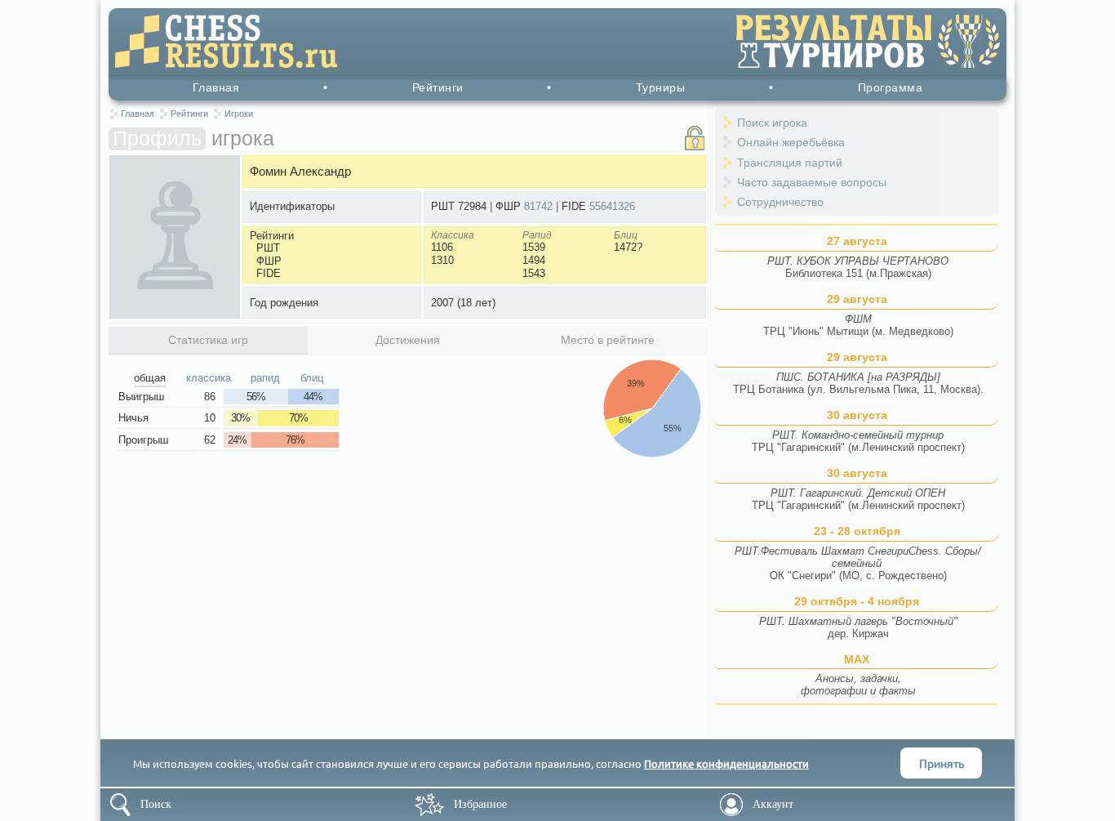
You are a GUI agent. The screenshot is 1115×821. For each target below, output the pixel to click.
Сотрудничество (780, 201)
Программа (890, 87)
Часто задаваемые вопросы (811, 182)
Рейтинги (438, 87)
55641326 (612, 206)
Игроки (238, 113)
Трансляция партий (789, 162)
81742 (538, 206)
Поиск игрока (772, 122)
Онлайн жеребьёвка (791, 142)
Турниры (661, 87)
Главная (216, 87)
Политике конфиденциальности (726, 763)
